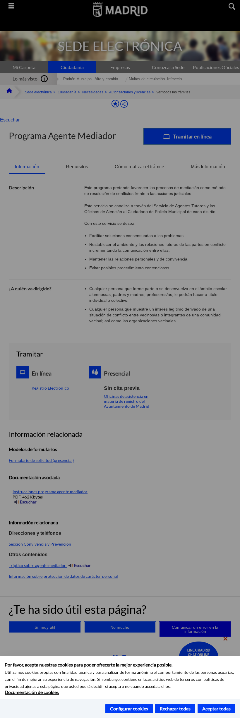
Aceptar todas (216, 708)
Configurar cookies (129, 708)
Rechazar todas (175, 708)
